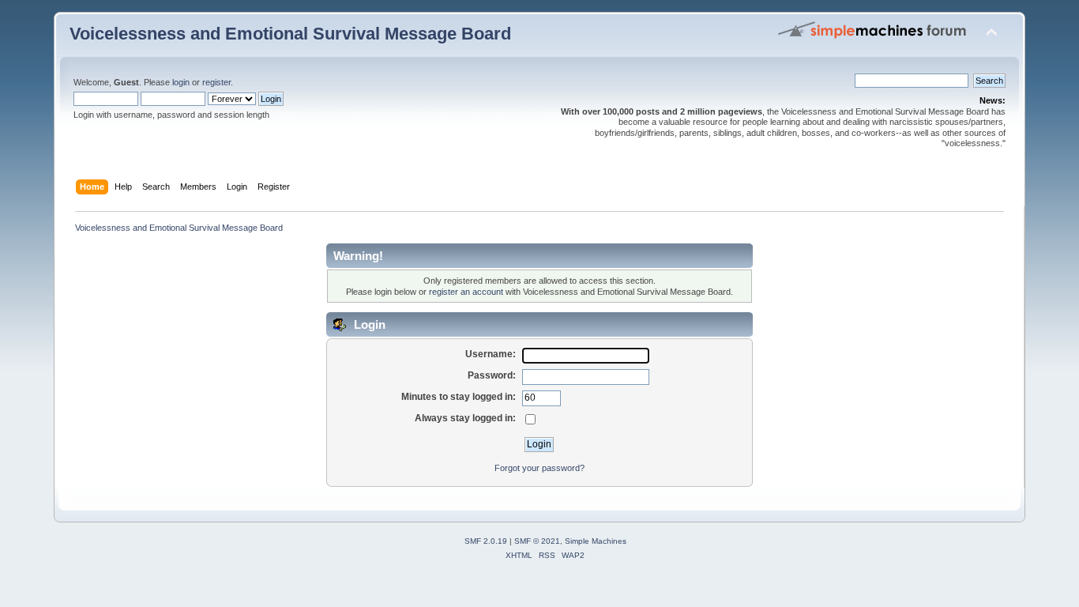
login (181, 82)
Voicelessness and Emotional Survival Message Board (290, 33)
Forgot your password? (539, 468)
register (216, 82)
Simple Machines (595, 541)
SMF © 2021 (537, 541)
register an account (466, 291)
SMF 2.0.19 (485, 541)
